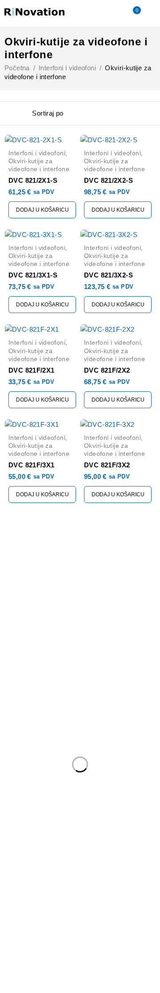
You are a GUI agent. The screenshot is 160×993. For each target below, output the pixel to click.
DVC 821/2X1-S (32, 180)
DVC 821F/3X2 (107, 465)
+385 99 (20, 603)
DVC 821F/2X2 (107, 370)
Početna (17, 68)
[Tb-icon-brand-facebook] (10, 625)
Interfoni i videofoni (67, 68)
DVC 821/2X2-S (108, 180)
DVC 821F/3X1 (31, 465)
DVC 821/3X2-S (108, 275)
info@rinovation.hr (32, 590)
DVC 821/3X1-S (32, 275)
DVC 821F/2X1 (31, 370)
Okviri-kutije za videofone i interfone (38, 165)
